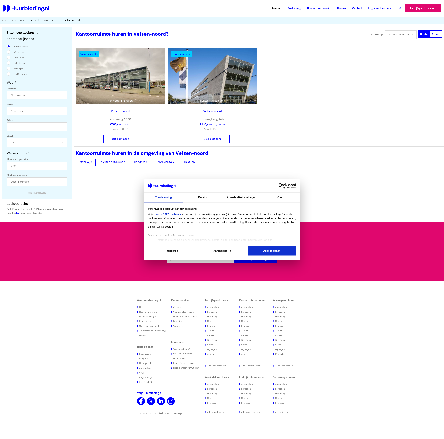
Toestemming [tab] (163, 197)
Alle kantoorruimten (251, 365)
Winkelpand (19, 68)
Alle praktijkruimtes (250, 412)
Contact (357, 8)
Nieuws (341, 8)
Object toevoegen (147, 316)
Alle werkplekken (215, 412)
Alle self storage (283, 412)
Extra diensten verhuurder (186, 367)
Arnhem (211, 354)
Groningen (212, 339)
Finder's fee (179, 358)
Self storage (19, 62)
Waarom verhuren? (182, 353)
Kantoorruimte (51, 20)
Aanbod (277, 8)
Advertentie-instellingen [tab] (241, 197)
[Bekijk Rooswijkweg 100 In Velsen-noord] (212, 76)
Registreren (145, 353)
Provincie (11, 88)
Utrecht (211, 321)
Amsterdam (213, 307)
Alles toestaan (271, 250)
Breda (210, 344)
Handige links (145, 363)
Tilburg (210, 330)
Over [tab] (280, 197)
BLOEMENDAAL (166, 162)
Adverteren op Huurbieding (152, 330)
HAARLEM (189, 162)
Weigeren (172, 250)
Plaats (10, 104)
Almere (210, 335)
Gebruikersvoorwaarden (185, 316)
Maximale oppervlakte (18, 175)
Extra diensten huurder (184, 363)
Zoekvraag (294, 8)
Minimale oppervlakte (17, 159)
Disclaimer (178, 321)
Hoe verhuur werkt (319, 8)
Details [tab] (202, 197)
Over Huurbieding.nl (149, 325)
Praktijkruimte (20, 73)
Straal (10, 135)
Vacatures (178, 325)
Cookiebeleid (145, 382)
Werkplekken (20, 52)
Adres (10, 120)
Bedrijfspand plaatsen (423, 8)
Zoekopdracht (146, 367)
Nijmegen (212, 349)
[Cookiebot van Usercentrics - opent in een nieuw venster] (281, 186)
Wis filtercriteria (37, 192)
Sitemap (177, 413)
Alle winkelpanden (284, 365)
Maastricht (280, 354)
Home (22, 20)
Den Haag (212, 316)
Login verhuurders (379, 8)
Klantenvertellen (147, 321)
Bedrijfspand (20, 57)
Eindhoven (212, 325)
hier (18, 212)
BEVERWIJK (85, 162)
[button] (37, 95)
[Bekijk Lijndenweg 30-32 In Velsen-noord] (120, 76)
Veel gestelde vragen (183, 311)
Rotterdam (212, 311)
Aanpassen (220, 250)
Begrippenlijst (146, 377)
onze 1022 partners (168, 214)
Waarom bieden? (181, 349)
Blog (141, 372)
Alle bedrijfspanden (216, 365)
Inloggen (143, 358)
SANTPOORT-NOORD (113, 162)
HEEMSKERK (141, 162)
